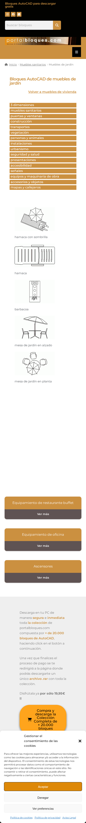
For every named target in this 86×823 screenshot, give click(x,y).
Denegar (43, 797)
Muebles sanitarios (33, 64)
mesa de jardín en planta (33, 381)
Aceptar (43, 786)
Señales (17, 171)
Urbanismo (19, 149)
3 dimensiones (22, 105)
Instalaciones (21, 143)
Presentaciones (23, 160)
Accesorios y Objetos (27, 182)
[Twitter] (19, 14)
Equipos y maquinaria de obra (35, 176)
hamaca (21, 273)
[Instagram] (7, 14)
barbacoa (22, 309)
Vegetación (20, 132)
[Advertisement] (43, 439)
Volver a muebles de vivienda (52, 92)
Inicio (13, 64)
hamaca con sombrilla (31, 237)
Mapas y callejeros (26, 187)
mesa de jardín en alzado (33, 345)
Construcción (21, 121)
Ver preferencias (43, 808)
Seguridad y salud (25, 154)
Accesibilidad (21, 165)
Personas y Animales (27, 138)
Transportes (20, 127)
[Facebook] (13, 14)
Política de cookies (21, 817)
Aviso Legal (69, 817)
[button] (80, 741)
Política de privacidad (47, 817)
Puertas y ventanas (26, 116)
